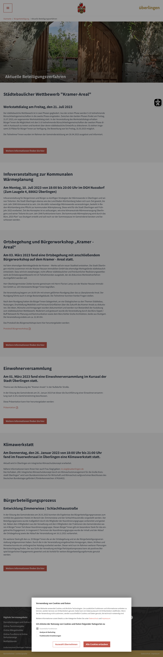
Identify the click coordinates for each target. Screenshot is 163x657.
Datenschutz (93, 618)
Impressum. (106, 618)
